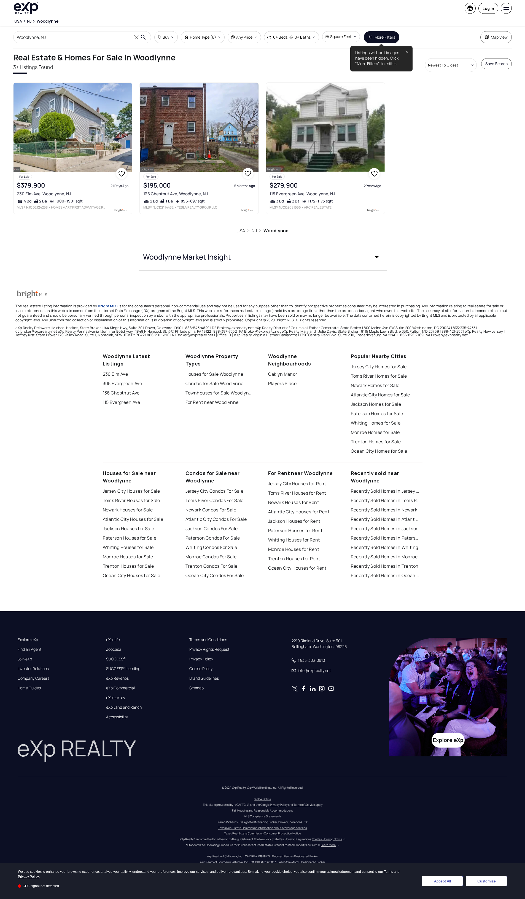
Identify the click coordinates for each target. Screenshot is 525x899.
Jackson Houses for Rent (294, 521)
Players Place (282, 383)
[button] (263, 256)
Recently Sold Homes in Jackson (385, 528)
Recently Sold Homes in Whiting (384, 547)
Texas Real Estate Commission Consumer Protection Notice (262, 833)
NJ (254, 231)
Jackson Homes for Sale (376, 404)
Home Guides (29, 688)
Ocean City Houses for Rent (297, 568)
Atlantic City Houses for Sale (133, 519)
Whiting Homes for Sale (376, 423)
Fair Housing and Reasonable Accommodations (262, 810)
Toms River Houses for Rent (297, 493)
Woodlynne (276, 231)
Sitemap (196, 688)
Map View (499, 37)
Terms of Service (304, 805)
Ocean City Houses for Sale (131, 575)
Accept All (442, 881)
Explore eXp (28, 640)
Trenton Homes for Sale (376, 442)
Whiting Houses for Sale (128, 547)
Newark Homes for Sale (375, 385)
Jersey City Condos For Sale (214, 491)
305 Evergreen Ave (122, 383)
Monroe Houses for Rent (293, 549)
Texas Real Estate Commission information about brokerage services (262, 828)
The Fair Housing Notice (327, 839)
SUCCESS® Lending (123, 669)
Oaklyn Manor (282, 374)
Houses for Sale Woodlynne (214, 374)
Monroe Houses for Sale (128, 557)
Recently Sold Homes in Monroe (384, 557)
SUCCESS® (116, 659)
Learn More (328, 845)
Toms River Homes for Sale (379, 376)
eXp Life (113, 640)
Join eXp (25, 659)
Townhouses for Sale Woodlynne (219, 393)
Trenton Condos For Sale (211, 566)
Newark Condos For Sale (210, 510)
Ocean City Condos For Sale (214, 575)
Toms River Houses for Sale (131, 500)
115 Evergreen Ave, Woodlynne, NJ (302, 194)
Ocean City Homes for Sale (379, 451)
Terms (388, 872)
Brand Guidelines (204, 678)
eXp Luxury (115, 698)
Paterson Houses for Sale (130, 538)
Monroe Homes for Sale (375, 432)
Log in (488, 8)
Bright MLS (108, 305)
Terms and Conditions (208, 640)
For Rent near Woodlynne (212, 402)
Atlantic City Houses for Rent (299, 512)
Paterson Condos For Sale (212, 538)
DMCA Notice (262, 799)
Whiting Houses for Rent (294, 540)
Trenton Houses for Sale (128, 566)
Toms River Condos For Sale (214, 500)
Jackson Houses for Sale (128, 528)
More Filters (385, 37)
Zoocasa (113, 649)
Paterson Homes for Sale (377, 413)
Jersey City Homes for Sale (379, 367)
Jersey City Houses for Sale (131, 491)
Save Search (496, 63)
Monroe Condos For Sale (211, 557)
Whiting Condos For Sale (211, 547)
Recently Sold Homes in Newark (384, 510)
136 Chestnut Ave (121, 393)
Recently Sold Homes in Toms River (385, 500)
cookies (36, 872)
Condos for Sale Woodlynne (214, 383)
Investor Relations (33, 669)
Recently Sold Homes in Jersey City (385, 491)
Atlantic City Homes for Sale (380, 395)
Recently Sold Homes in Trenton (385, 566)
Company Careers (33, 678)
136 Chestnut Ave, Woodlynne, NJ (175, 194)
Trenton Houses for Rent (294, 559)
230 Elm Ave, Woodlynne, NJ (44, 194)
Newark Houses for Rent (293, 502)
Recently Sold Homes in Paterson (385, 538)
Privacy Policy (201, 659)
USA (240, 231)
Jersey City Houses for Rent (297, 484)
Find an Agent (29, 649)
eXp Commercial (120, 688)
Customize (486, 881)
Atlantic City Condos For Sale (216, 519)
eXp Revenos (117, 678)
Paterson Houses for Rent (295, 530)
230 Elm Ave (115, 374)
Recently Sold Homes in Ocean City (385, 575)
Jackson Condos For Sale (211, 528)
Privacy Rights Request (209, 649)
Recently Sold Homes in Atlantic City (385, 519)
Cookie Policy (200, 669)
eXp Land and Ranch (124, 707)
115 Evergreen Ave (121, 402)
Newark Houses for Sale (128, 510)
